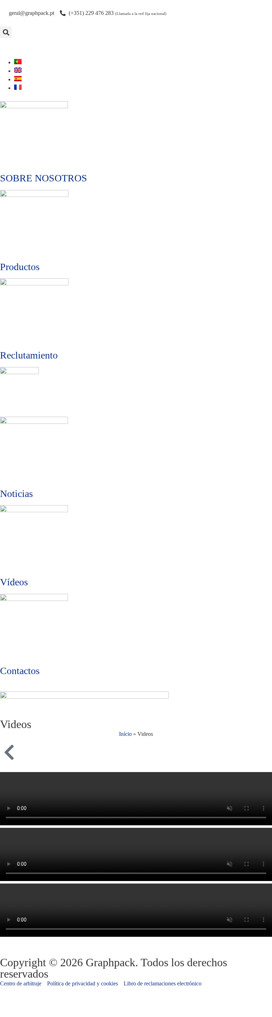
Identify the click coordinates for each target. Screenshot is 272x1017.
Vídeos (14, 581)
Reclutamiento (29, 355)
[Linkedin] (28, 47)
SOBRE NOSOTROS (43, 178)
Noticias (16, 493)
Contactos (20, 670)
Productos (20, 266)
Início (125, 734)
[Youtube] (9, 47)
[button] (6, 32)
